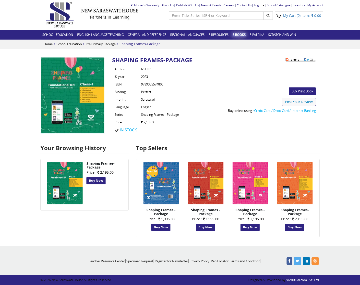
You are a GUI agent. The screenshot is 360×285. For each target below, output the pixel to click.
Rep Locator (219, 261)
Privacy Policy (199, 261)
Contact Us (244, 5)
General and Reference (147, 34)
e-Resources (218, 34)
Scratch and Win (282, 34)
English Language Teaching (100, 34)
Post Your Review (299, 101)
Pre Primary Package (101, 44)
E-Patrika (257, 34)
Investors (299, 5)
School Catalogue (278, 5)
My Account (315, 5)
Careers (229, 5)
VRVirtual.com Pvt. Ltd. (303, 280)
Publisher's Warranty (145, 5)
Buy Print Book (302, 91)
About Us (167, 5)
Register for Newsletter (171, 261)
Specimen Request (139, 261)
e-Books (239, 34)
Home (48, 44)
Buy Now (96, 180)
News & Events (211, 5)
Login (258, 5)
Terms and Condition (245, 261)
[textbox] (216, 15)
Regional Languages (187, 34)
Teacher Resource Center (107, 261)
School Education (57, 34)
